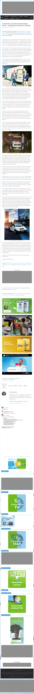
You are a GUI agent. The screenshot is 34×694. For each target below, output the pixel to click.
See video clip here (21, 113)
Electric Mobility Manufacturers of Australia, (16, 176)
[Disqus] (17, 417)
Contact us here (13, 289)
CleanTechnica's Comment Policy (8, 379)
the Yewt (5, 45)
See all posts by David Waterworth (16, 403)
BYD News (20, 16)
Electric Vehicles (14, 16)
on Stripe (3, 32)
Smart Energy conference (26, 59)
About (18, 18)
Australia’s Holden (9, 55)
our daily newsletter (19, 264)
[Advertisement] (18, 7)
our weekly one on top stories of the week (9, 294)
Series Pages (12, 18)
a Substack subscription (21, 31)
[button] (9, 16)
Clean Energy (6, 16)
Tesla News (26, 16)
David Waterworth (7, 27)
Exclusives (6, 18)
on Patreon (28, 31)
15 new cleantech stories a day (20, 293)
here (28, 43)
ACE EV (13, 259)
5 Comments (11, 27)
